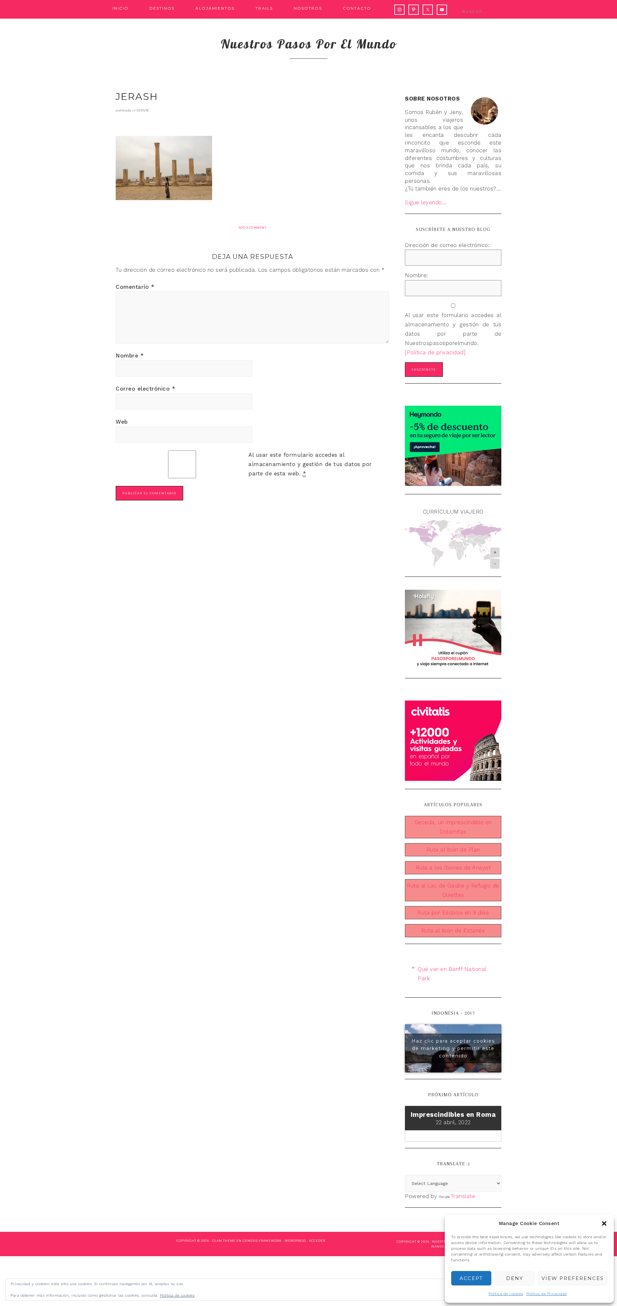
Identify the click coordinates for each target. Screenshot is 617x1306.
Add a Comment (252, 227)
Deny (514, 1278)
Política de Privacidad (546, 1294)
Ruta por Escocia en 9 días (453, 912)
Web (122, 422)
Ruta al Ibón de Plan (453, 849)
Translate (463, 1196)
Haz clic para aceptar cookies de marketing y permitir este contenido (453, 1048)
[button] (604, 1223)
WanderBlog (443, 1246)
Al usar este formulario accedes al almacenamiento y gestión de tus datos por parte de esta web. (310, 464)
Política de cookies (505, 1294)
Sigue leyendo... (425, 202)
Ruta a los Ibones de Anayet (453, 867)
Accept (471, 1278)
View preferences (572, 1278)
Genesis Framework (262, 1240)
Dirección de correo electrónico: (447, 245)
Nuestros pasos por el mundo (309, 44)
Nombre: (416, 275)
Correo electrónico (145, 388)
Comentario (135, 287)
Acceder (317, 1240)
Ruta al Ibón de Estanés (453, 930)
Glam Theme (224, 1240)
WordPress (295, 1240)
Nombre (130, 355)
